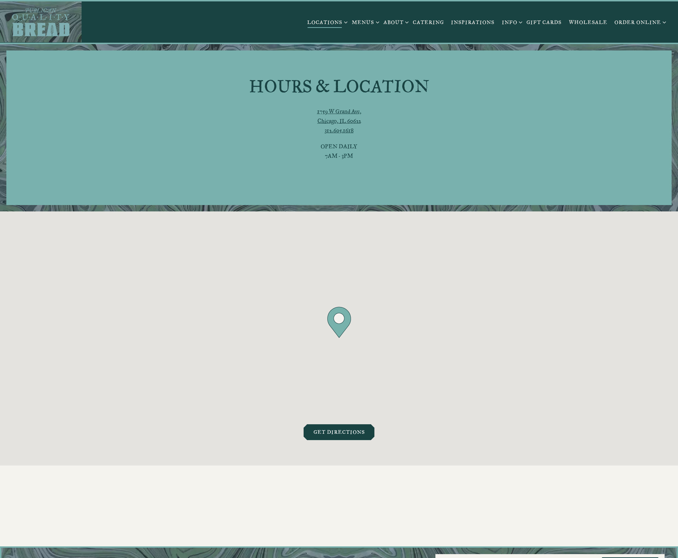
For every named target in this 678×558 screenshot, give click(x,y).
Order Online (639, 21)
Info (510, 21)
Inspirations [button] (472, 22)
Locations (326, 21)
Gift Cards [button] (544, 22)
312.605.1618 (339, 130)
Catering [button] (428, 22)
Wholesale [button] (588, 22)
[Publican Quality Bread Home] (41, 22)
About (394, 21)
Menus (364, 21)
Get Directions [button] (339, 431)
